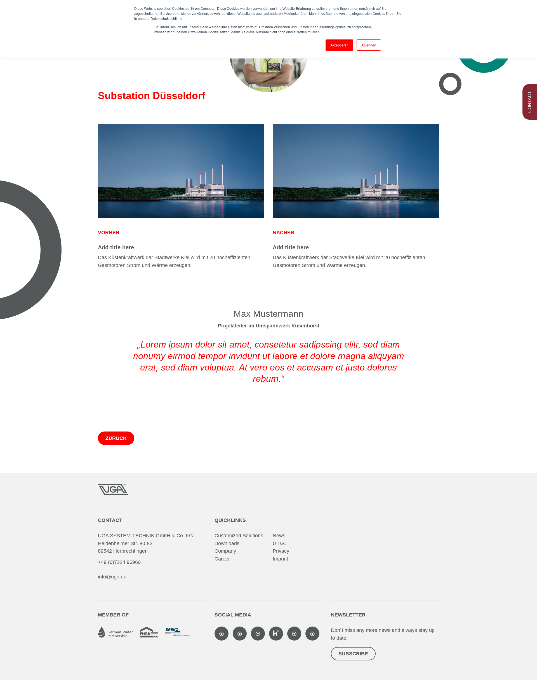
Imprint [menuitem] (280, 559)
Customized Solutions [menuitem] (239, 535)
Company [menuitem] (225, 551)
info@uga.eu (112, 577)
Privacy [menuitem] (281, 551)
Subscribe (353, 653)
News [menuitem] (279, 535)
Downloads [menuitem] (227, 543)
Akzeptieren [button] (339, 45)
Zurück (116, 438)
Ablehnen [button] (368, 45)
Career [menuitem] (222, 559)
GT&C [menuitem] (280, 543)
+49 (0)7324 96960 (119, 562)
